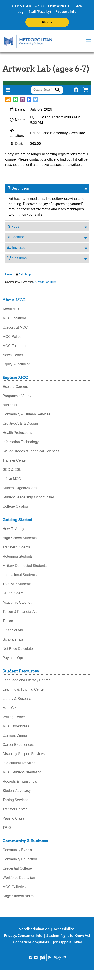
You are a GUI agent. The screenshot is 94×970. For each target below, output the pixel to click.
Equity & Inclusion (17, 364)
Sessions (19, 258)
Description (20, 188)
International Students (20, 575)
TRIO (7, 827)
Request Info (66, 11)
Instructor (18, 247)
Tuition (8, 621)
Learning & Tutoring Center (24, 689)
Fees (15, 226)
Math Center (12, 708)
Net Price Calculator (18, 648)
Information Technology (21, 442)
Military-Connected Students (25, 565)
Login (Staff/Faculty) (34, 11)
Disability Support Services (24, 754)
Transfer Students (16, 547)
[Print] (15, 99)
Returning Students (18, 556)
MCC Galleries (14, 887)
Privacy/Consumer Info (23, 935)
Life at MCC (12, 479)
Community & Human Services (26, 414)
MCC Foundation (16, 346)
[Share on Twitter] (35, 99)
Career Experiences (18, 744)
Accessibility (64, 929)
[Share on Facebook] (29, 99)
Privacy (10, 274)
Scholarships (13, 639)
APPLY (47, 22)
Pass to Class (13, 818)
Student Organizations (20, 488)
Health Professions (17, 433)
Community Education (20, 859)
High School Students (20, 538)
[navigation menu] (88, 41)
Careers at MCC (15, 327)
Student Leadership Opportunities (29, 497)
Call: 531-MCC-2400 (28, 6)
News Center (13, 355)
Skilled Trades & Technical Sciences (31, 451)
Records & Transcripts (20, 781)
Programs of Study (17, 396)
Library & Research (18, 698)
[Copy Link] (22, 99)
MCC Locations (15, 318)
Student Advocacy (17, 791)
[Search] (59, 90)
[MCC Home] (28, 41)
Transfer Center (15, 460)
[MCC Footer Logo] (53, 957)
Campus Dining (15, 735)
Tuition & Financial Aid (20, 612)
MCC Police (12, 336)
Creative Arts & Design (20, 423)
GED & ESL (12, 469)
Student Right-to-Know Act (68, 935)
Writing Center (14, 717)
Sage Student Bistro (18, 896)
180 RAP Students (17, 584)
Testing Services (15, 800)
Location (18, 237)
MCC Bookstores (16, 726)
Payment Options (16, 658)
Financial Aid (13, 630)
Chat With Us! (59, 6)
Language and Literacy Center (26, 680)
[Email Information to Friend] (8, 99)
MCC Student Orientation (22, 772)
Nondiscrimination (34, 929)
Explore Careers (15, 386)
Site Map (25, 274)
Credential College (17, 868)
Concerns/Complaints (31, 942)
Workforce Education (19, 877)
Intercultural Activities (19, 763)
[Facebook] (30, 957)
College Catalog (15, 506)
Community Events (17, 850)
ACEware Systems (45, 281)
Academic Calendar (18, 602)
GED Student (13, 593)
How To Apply (13, 529)
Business (10, 405)
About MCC (12, 309)
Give (78, 6)
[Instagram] (36, 957)
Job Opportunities (68, 942)
